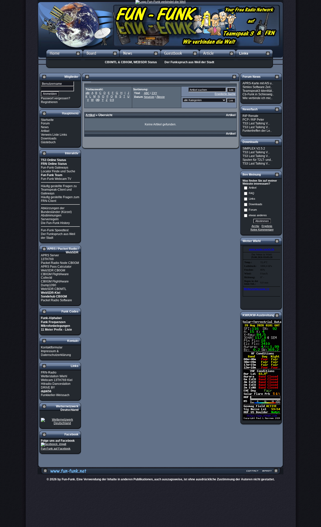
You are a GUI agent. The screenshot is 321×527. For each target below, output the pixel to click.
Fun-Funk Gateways (54, 167)
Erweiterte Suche (225, 93)
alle (88, 92)
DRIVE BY (48, 387)
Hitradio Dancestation (55, 384)
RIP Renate (250, 116)
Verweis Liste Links (54, 134)
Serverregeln (50, 219)
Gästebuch (48, 142)
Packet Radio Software (56, 300)
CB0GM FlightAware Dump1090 (55, 283)
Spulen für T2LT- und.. (257, 160)
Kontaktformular (51, 347)
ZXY (154, 93)
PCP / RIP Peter (253, 119)
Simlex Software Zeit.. (257, 87)
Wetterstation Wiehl (54, 376)
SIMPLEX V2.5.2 (254, 148)
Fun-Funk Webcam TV (56, 179)
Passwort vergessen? (55, 98)
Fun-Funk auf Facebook (55, 448)
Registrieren (49, 102)
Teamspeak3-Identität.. (258, 90)
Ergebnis (267, 226)
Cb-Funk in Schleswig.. (258, 94)
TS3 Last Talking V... (256, 123)
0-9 (112, 99)
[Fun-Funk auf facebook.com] (53, 444)
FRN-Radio (48, 372)
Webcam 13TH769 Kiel (56, 380)
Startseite (47, 119)
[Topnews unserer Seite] (139, 58)
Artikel (45, 131)
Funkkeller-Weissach (55, 395)
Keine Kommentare (262, 229)
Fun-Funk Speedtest (54, 230)
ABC (146, 93)
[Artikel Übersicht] (217, 58)
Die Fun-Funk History (55, 223)
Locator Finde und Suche (58, 171)
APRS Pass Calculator (56, 266)
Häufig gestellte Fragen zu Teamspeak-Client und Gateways (59, 189)
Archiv (255, 226)
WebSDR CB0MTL (53, 289)
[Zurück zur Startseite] (64, 58)
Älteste (160, 96)
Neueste (149, 96)
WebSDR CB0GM (53, 270)
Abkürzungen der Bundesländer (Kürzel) (56, 210)
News (45, 127)
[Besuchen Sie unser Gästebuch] (179, 58)
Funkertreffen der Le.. (257, 130)
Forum (45, 123)
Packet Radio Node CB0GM (60, 263)
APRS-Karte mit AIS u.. (258, 83)
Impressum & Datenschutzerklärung (56, 353)
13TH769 (47, 259)
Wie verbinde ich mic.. (257, 98)
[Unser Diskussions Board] (101, 58)
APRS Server (50, 255)
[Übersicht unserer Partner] (254, 58)
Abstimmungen (51, 215)
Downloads (48, 138)
